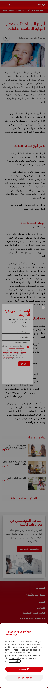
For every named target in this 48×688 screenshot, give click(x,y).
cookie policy (14, 661)
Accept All (24, 669)
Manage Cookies (24, 678)
